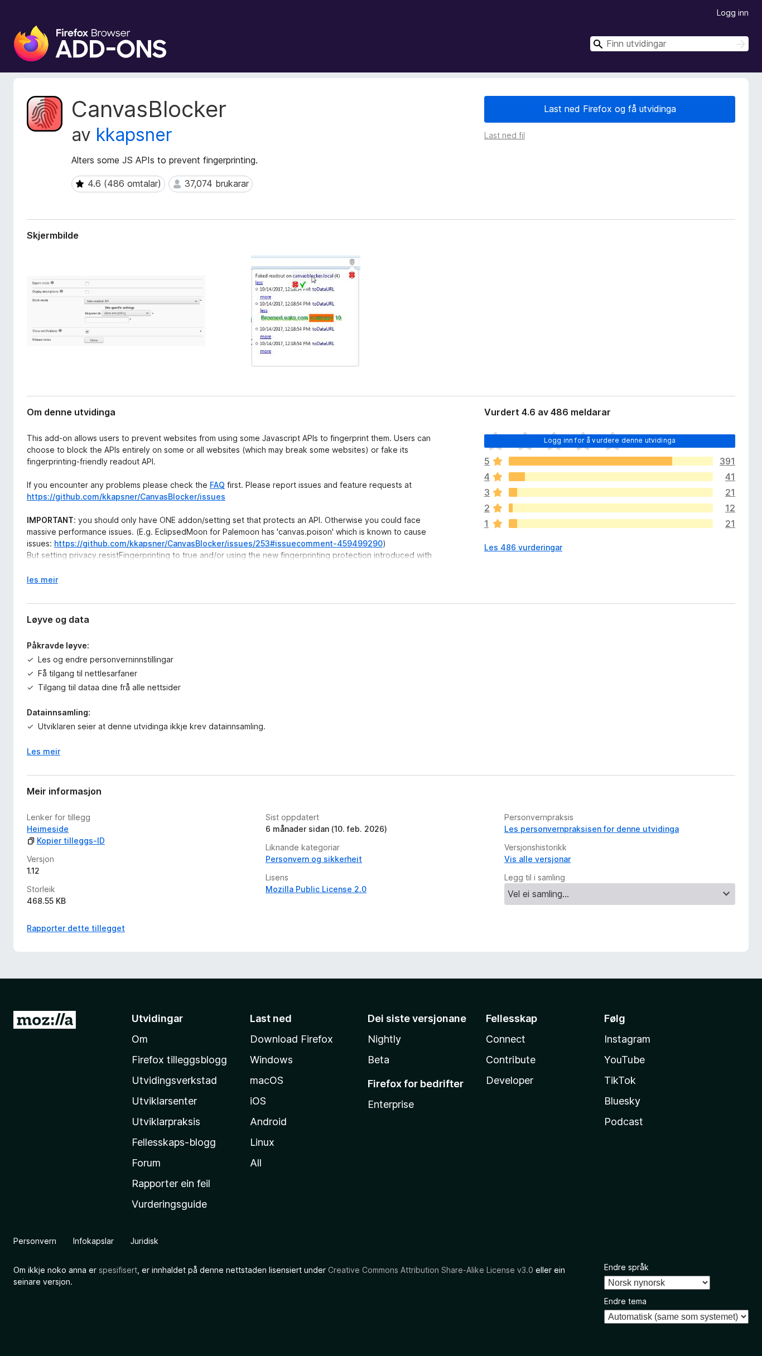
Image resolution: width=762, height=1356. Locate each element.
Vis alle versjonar (537, 859)
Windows (271, 1060)
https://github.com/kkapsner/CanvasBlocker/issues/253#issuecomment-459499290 (218, 543)
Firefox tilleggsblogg (179, 1060)
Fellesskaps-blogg (174, 1142)
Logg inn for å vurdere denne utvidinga (610, 440)
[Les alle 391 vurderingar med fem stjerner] (611, 461)
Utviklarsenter (164, 1101)
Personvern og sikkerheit (314, 859)
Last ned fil (504, 135)
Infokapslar (93, 1241)
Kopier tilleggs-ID (71, 840)
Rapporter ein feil (171, 1183)
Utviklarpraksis (166, 1121)
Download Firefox (291, 1039)
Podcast (623, 1121)
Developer (509, 1080)
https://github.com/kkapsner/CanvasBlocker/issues (126, 496)
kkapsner (134, 135)
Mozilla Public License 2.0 (316, 889)
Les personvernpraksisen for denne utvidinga (591, 829)
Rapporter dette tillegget (76, 928)
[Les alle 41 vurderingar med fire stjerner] (611, 476)
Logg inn (733, 12)
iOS (258, 1101)
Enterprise (391, 1104)
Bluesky (622, 1101)
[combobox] (669, 43)
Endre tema (625, 1301)
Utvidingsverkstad (174, 1080)
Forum (146, 1163)
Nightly (384, 1039)
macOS (266, 1080)
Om (140, 1039)
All (256, 1163)
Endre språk (626, 1267)
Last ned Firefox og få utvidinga (610, 108)
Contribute (511, 1060)
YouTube (624, 1060)
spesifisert (118, 1270)
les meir (42, 579)
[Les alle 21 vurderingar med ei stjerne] (611, 523)
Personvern (34, 1241)
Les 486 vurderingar (523, 547)
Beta (378, 1060)
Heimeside (48, 829)
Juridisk (144, 1241)
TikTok (620, 1080)
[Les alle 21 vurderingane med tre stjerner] (611, 492)
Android (268, 1121)
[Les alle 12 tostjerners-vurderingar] (611, 507)
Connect (505, 1039)
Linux (262, 1142)
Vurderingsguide (169, 1204)
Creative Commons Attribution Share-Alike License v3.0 (430, 1270)
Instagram (627, 1039)
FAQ (217, 485)
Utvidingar (157, 1018)
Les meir (43, 751)
